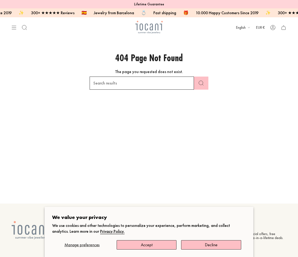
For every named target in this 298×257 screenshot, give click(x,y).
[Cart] (283, 27)
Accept (146, 245)
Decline (211, 245)
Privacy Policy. (112, 231)
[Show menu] (14, 27)
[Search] (201, 83)
